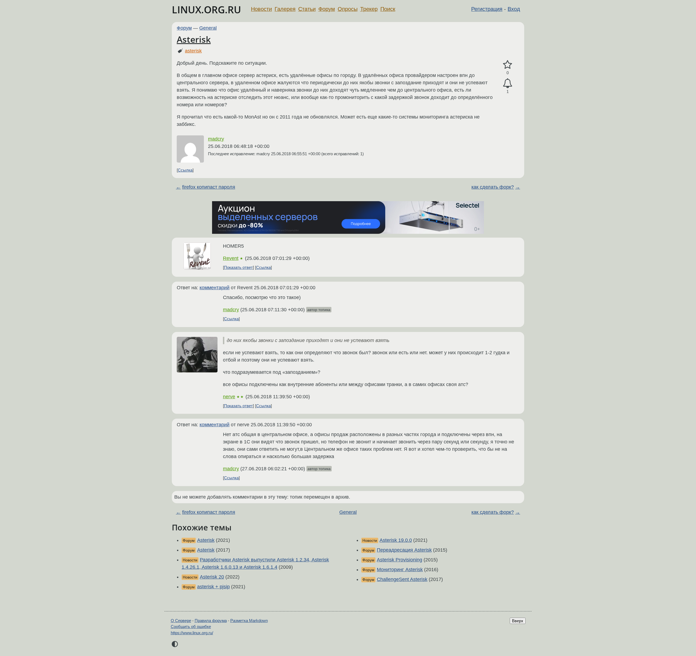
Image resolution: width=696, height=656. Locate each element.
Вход (514, 9)
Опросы (348, 9)
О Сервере (181, 620)
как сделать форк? (492, 187)
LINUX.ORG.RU (206, 9)
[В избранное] (507, 64)
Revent (230, 258)
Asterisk (194, 39)
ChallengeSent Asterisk (402, 579)
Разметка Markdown (249, 620)
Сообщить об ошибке (191, 626)
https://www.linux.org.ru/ (192, 632)
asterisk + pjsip (213, 586)
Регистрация (486, 9)
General (208, 28)
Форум (326, 9)
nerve (229, 396)
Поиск (387, 9)
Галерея (285, 9)
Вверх (517, 620)
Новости (261, 9)
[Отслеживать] (507, 83)
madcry (216, 139)
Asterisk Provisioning (399, 559)
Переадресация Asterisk (404, 550)
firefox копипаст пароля (208, 187)
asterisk (193, 51)
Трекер (369, 9)
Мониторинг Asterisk (400, 569)
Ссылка (185, 170)
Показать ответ (238, 267)
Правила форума (211, 620)
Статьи (307, 9)
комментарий (214, 287)
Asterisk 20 (212, 577)
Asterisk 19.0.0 (396, 540)
